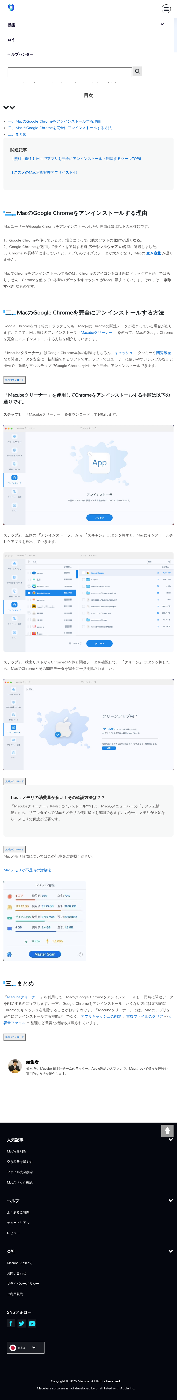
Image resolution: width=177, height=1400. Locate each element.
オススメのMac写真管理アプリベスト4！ (44, 172)
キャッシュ (124, 352)
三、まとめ (17, 134)
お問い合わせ (16, 1273)
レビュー (13, 1233)
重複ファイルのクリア (145, 1016)
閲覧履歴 (163, 352)
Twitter (22, 1323)
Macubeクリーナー (97, 332)
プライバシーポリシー (23, 1284)
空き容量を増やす (20, 1162)
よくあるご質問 (18, 1212)
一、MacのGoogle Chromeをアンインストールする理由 (54, 121)
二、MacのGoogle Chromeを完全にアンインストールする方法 (60, 127)
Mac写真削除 (16, 1151)
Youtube (32, 1323)
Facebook (11, 1323)
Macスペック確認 (19, 1182)
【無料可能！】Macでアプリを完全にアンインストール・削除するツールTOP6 (75, 158)
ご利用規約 (15, 1294)
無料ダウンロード (14, 379)
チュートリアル (18, 1223)
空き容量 (154, 253)
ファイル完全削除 (20, 1172)
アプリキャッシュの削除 (102, 1016)
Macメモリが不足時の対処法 (27, 870)
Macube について (19, 1263)
